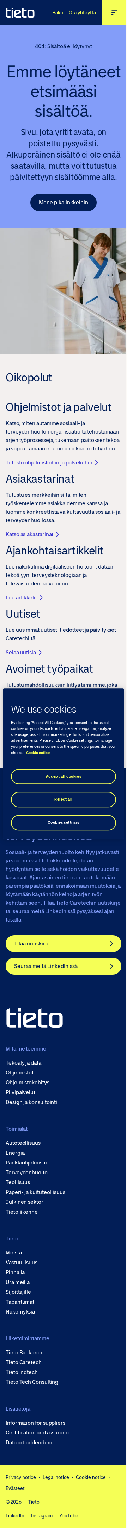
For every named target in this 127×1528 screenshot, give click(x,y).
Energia (15, 1153)
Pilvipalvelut (20, 1092)
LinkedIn (15, 1516)
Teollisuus (18, 1182)
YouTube (68, 1516)
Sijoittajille (18, 1292)
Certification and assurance (39, 1433)
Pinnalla (15, 1272)
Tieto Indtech (22, 1372)
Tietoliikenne (22, 1212)
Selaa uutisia (21, 652)
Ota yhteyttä (82, 12)
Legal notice (56, 1477)
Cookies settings (63, 823)
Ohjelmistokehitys (27, 1082)
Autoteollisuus (23, 1143)
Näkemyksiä (20, 1312)
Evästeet (15, 1488)
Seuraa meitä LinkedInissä (46, 966)
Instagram (42, 1516)
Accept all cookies (63, 776)
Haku (57, 12)
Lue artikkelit (21, 597)
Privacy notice (21, 1477)
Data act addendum (29, 1442)
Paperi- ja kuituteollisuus (35, 1192)
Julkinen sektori (25, 1202)
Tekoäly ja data (23, 1063)
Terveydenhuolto (27, 1172)
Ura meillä (18, 1282)
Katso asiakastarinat (29, 534)
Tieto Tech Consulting (32, 1382)
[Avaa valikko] (114, 12)
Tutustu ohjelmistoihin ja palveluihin (49, 462)
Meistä (14, 1253)
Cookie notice (91, 1477)
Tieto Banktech (24, 1352)
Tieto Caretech (24, 1362)
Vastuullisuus (21, 1262)
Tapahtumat (20, 1302)
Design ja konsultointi (31, 1102)
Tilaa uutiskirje (32, 943)
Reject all (63, 799)
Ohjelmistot (20, 1073)
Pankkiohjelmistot (27, 1163)
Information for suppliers (35, 1423)
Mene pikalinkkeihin (63, 202)
